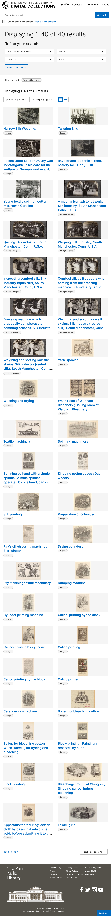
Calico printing (69, 647)
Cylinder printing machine (23, 615)
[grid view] (60, 99)
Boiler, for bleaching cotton (78, 711)
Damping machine (72, 583)
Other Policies (72, 871)
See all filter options (16, 67)
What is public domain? (45, 21)
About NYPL (90, 871)
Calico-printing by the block (79, 615)
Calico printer (68, 679)
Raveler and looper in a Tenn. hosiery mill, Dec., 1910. (80, 163)
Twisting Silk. (68, 128)
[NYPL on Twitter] (88, 890)
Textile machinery (17, 441)
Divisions (93, 4)
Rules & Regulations (94, 867)
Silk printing (12, 514)
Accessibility (55, 867)
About (105, 4)
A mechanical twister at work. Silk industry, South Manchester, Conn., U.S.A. (82, 206)
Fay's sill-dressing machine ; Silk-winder (25, 548)
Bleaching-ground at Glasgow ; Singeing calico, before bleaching (81, 788)
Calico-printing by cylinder (24, 647)
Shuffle (65, 4)
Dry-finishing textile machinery (27, 583)
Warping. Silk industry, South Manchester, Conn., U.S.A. (80, 244)
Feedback (104, 913)
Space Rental (56, 877)
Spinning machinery (73, 441)
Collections (78, 4)
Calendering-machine (20, 711)
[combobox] (48, 15)
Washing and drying (18, 401)
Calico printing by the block (24, 679)
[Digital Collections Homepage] (28, 5)
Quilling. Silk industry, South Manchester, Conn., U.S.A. (24, 244)
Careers (53, 874)
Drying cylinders (70, 546)
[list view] (65, 99)
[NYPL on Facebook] (81, 890)
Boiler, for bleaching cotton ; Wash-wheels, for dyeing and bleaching (25, 748)
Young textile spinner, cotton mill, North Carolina (25, 204)
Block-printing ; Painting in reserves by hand (78, 746)
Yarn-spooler (68, 360)
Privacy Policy (72, 867)
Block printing (14, 784)
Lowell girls (66, 825)
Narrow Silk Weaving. (19, 128)
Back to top (9, 851)
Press (52, 871)
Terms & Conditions (74, 874)
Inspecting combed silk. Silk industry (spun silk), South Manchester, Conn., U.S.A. (24, 283)
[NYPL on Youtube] (101, 890)
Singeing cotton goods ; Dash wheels (80, 476)
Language (89, 874)
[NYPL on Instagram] (94, 890)
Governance (71, 877)
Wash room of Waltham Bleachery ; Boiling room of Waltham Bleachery (78, 405)
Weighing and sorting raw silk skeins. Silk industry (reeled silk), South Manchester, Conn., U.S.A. (82, 325)
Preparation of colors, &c (77, 514)
